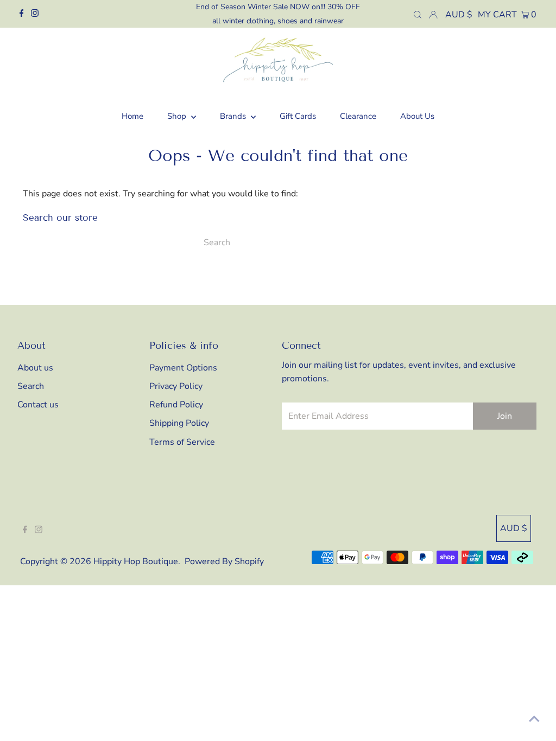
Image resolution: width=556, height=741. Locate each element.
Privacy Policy (176, 386)
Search (30, 386)
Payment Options (183, 368)
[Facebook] (22, 14)
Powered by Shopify (224, 561)
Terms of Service (182, 442)
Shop (177, 116)
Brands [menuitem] (234, 116)
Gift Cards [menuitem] (298, 116)
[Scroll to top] (534, 719)
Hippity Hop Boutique (135, 561)
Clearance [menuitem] (358, 116)
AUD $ (458, 15)
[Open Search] (417, 14)
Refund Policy (176, 405)
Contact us (38, 405)
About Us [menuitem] (417, 116)
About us (35, 368)
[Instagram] (34, 14)
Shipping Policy (179, 423)
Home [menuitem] (132, 116)
